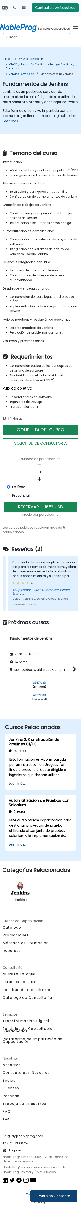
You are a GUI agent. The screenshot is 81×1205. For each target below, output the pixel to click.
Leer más (10, 121)
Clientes (11, 1088)
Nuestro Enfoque (19, 974)
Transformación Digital (26, 1020)
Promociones (16, 935)
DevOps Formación (30, 59)
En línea (18, 486)
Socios (9, 1080)
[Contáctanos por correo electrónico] (24, 7)
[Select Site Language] (5, 7)
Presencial (21, 495)
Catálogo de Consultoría (27, 997)
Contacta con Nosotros (55, 7)
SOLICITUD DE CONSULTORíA (40, 443)
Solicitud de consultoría (26, 990)
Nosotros (12, 1064)
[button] (73, 669)
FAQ (7, 1111)
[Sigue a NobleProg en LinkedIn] (5, 1180)
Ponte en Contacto (54, 1195)
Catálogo (12, 927)
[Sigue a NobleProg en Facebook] (19, 1180)
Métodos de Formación (26, 942)
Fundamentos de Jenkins (56, 74)
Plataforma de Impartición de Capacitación (33, 1040)
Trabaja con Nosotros (24, 1103)
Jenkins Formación (21, 74)
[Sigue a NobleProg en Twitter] (12, 1180)
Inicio (8, 59)
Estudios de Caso (20, 981)
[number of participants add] (40, 479)
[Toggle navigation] (75, 27)
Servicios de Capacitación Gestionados (29, 1030)
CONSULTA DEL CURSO (40, 430)
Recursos (12, 950)
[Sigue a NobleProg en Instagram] (26, 1180)
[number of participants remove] (40, 465)
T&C (7, 1119)
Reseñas (11, 1095)
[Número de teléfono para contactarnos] (15, 7)
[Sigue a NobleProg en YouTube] (33, 1180)
